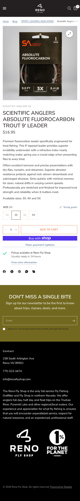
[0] (74, 8)
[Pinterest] (20, 271)
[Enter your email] (73, 320)
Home (6, 21)
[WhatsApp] (27, 271)
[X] (12, 271)
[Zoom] (69, 33)
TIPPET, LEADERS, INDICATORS (37, 21)
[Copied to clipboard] (34, 271)
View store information (24, 262)
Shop (14, 21)
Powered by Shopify (61, 487)
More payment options (40, 245)
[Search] (69, 8)
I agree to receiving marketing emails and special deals (38, 328)
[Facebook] (5, 271)
